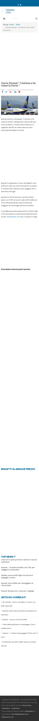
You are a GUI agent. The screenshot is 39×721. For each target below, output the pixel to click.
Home (11, 25)
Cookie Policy (6, 708)
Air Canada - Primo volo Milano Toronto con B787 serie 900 (18, 604)
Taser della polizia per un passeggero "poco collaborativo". (18, 626)
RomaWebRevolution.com (20, 714)
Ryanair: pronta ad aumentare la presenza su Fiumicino (19, 613)
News (18, 25)
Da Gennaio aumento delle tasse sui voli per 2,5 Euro (18, 644)
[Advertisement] (19, 54)
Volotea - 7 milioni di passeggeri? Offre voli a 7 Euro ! (19, 635)
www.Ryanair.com (13, 217)
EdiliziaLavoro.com (8, 717)
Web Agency (29, 711)
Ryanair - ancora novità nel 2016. (14, 620)
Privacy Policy (26, 705)
